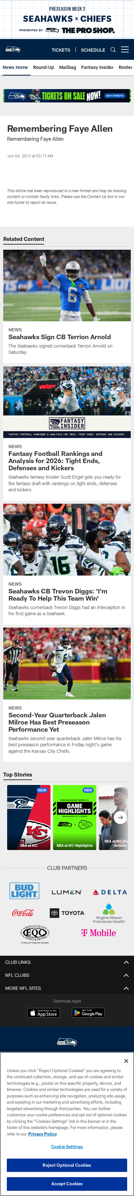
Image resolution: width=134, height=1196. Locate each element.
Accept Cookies (67, 1183)
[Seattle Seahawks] (67, 1043)
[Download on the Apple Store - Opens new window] (43, 1013)
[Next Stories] (120, 817)
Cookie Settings (67, 1146)
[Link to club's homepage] (13, 47)
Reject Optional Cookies (67, 1165)
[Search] (113, 49)
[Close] (126, 1061)
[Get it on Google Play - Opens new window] (88, 1016)
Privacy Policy (42, 1133)
